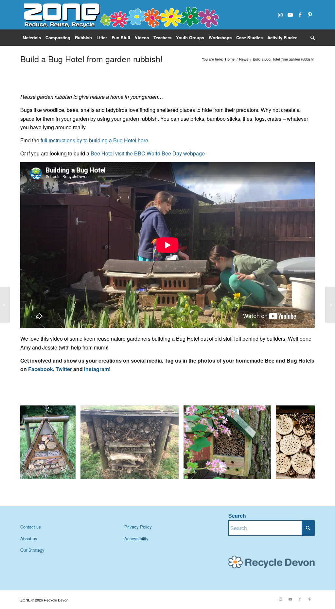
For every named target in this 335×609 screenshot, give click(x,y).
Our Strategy (32, 550)
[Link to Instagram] (280, 15)
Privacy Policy (138, 527)
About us (28, 538)
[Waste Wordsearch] (330, 305)
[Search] (311, 37)
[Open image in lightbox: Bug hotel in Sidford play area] (171, 472)
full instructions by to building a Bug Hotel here (94, 140)
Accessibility (136, 538)
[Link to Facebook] (300, 15)
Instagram (96, 369)
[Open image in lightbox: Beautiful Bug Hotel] (68, 472)
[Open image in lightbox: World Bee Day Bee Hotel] (264, 472)
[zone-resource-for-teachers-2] (120, 14)
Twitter (64, 369)
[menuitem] (31, 37)
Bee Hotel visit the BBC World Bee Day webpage (147, 153)
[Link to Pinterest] (310, 15)
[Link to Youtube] (290, 15)
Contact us (30, 527)
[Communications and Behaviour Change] (5, 305)
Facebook (40, 369)
